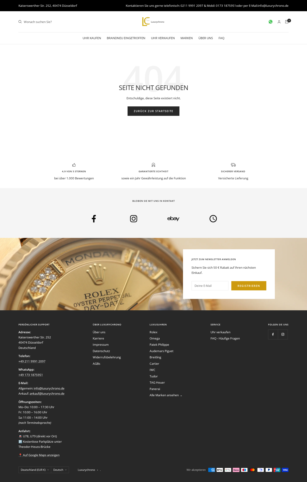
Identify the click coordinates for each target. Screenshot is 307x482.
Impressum (101, 345)
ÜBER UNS (205, 38)
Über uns (99, 332)
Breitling (155, 357)
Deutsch (58, 470)
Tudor (154, 376)
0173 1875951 (226, 6)
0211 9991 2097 (192, 6)
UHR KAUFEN (92, 38)
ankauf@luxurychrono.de (47, 393)
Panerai (155, 389)
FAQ (221, 38)
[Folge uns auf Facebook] (273, 334)
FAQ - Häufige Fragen (225, 338)
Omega (155, 338)
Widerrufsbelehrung (107, 357)
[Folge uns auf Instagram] (283, 334)
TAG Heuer (157, 382)
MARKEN (187, 38)
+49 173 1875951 (30, 375)
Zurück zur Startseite (153, 111)
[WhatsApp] (270, 21)
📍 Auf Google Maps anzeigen (39, 455)
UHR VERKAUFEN (163, 38)
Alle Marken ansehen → (166, 395)
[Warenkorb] (287, 21)
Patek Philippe (159, 345)
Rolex (153, 332)
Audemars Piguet (161, 351)
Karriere (98, 338)
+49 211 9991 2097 (31, 361)
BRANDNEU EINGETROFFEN (126, 38)
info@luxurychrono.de (273, 6)
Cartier (154, 364)
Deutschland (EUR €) (33, 470)
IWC (152, 370)
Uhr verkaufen (220, 332)
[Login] (279, 21)
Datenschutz (101, 351)
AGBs (96, 364)
